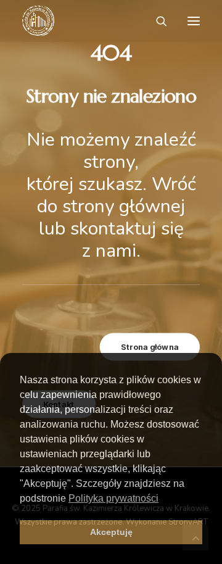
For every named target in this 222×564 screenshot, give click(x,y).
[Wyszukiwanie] (156, 21)
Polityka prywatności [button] (113, 498)
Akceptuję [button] (111, 532)
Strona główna (150, 347)
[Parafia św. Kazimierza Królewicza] (38, 21)
